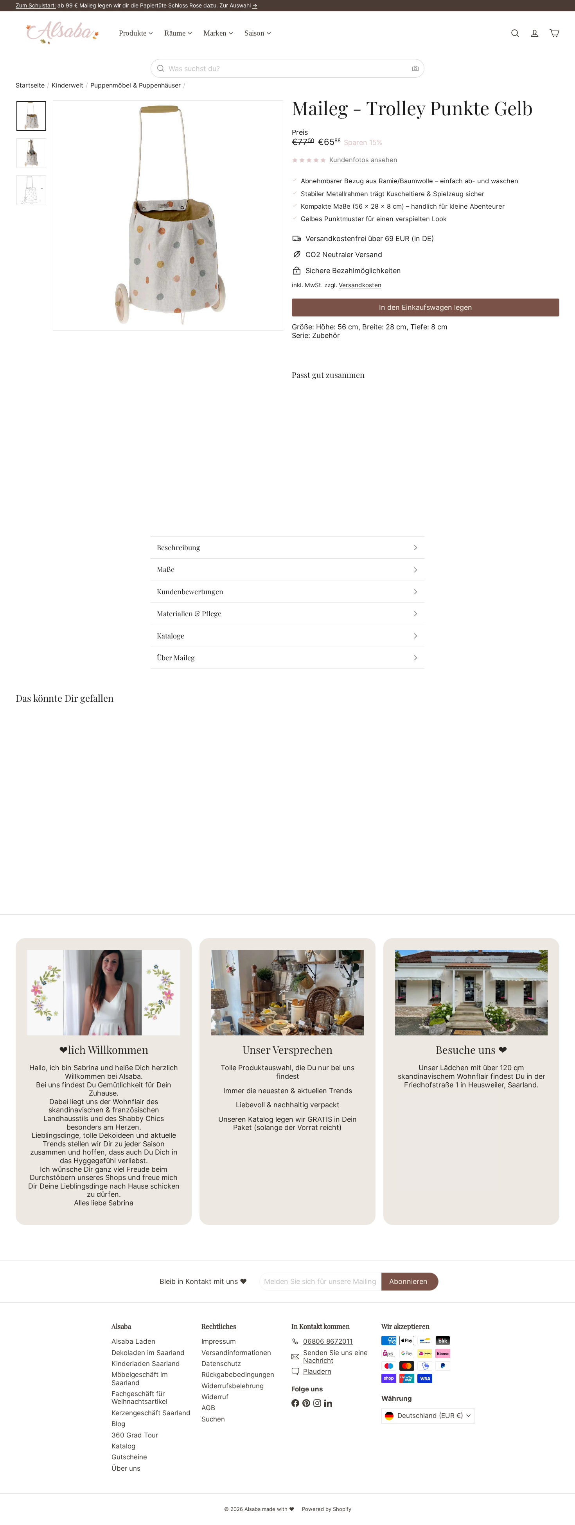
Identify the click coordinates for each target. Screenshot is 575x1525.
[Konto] (534, 33)
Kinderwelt (67, 85)
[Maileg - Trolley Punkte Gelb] (425, 415)
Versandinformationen (236, 1353)
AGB (208, 1408)
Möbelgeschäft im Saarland (139, 1378)
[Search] (160, 68)
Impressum (218, 1341)
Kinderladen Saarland (145, 1364)
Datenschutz (221, 1364)
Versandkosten (360, 285)
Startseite (30, 85)
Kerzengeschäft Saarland (150, 1413)
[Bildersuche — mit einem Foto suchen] (415, 68)
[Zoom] (168, 215)
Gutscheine (129, 1457)
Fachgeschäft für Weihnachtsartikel (139, 1397)
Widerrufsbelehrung (232, 1386)
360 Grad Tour (134, 1435)
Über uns (125, 1468)
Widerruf (214, 1397)
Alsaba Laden (133, 1341)
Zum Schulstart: (36, 5)
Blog (118, 1424)
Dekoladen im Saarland (148, 1353)
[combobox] (287, 68)
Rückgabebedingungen (237, 1374)
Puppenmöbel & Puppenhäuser (135, 85)
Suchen (213, 1419)
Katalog (123, 1446)
